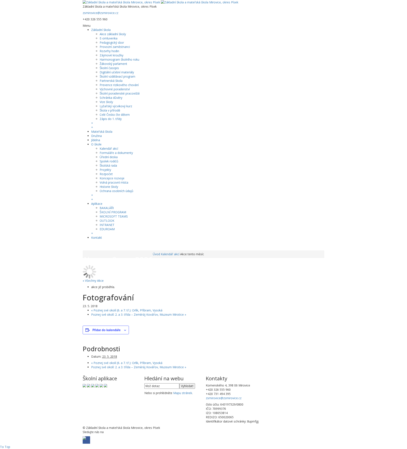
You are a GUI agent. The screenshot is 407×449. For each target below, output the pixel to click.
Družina (96, 136)
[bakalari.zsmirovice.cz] (84, 385)
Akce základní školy (113, 34)
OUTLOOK (107, 221)
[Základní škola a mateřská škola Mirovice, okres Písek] (160, 2)
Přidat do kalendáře (106, 330)
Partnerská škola (111, 81)
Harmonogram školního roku (119, 59)
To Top (5, 447)
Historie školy (109, 187)
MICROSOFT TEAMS (114, 216)
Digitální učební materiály (117, 72)
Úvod (156, 254)
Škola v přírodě (110, 110)
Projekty (105, 170)
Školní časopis (109, 68)
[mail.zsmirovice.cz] (97, 385)
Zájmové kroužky (111, 55)
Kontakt (96, 238)
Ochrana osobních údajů (116, 191)
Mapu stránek (182, 393)
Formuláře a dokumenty (116, 153)
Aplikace (96, 204)
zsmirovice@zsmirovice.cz (100, 13)
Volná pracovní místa (114, 182)
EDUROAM (107, 229)
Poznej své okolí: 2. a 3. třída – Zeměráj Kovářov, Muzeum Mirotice (138, 314)
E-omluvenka (108, 38)
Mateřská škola (101, 132)
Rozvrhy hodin (109, 51)
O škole (96, 144)
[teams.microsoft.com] (93, 385)
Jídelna (95, 140)
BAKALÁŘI (107, 208)
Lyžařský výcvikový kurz (116, 106)
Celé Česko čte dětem (115, 115)
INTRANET (107, 225)
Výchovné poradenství (115, 89)
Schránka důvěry (111, 98)
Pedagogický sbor (112, 42)
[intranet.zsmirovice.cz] (101, 385)
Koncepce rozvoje (112, 178)
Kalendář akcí (109, 148)
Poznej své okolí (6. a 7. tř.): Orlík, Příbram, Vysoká (126, 310)
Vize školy (106, 102)
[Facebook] (86, 245)
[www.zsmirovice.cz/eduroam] (105, 385)
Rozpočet (106, 174)
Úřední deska (109, 157)
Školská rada (108, 165)
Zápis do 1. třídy (111, 119)
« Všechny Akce (93, 281)
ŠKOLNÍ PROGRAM (113, 212)
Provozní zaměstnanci (115, 47)
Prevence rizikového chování (119, 85)
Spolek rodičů (109, 161)
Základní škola (101, 30)
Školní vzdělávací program (117, 76)
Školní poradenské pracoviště (120, 93)
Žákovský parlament (113, 64)
